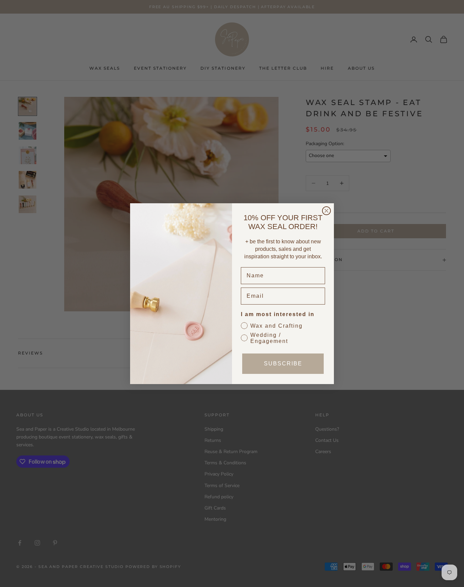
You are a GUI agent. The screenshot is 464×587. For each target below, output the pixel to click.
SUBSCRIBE (283, 363)
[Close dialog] (326, 211)
